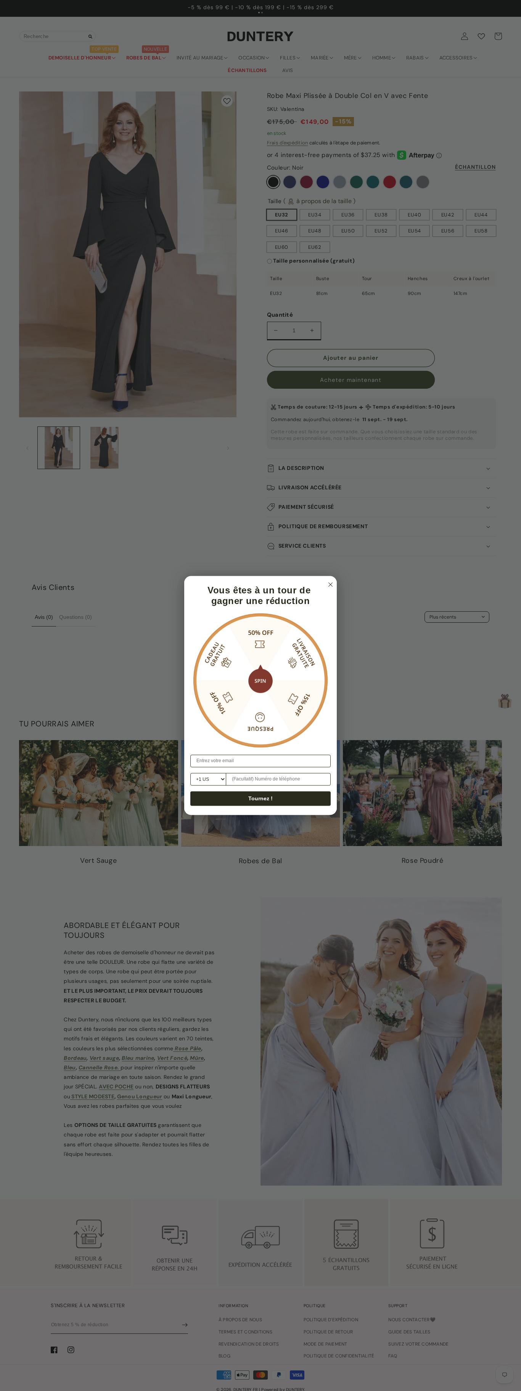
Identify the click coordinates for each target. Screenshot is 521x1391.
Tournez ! (260, 799)
